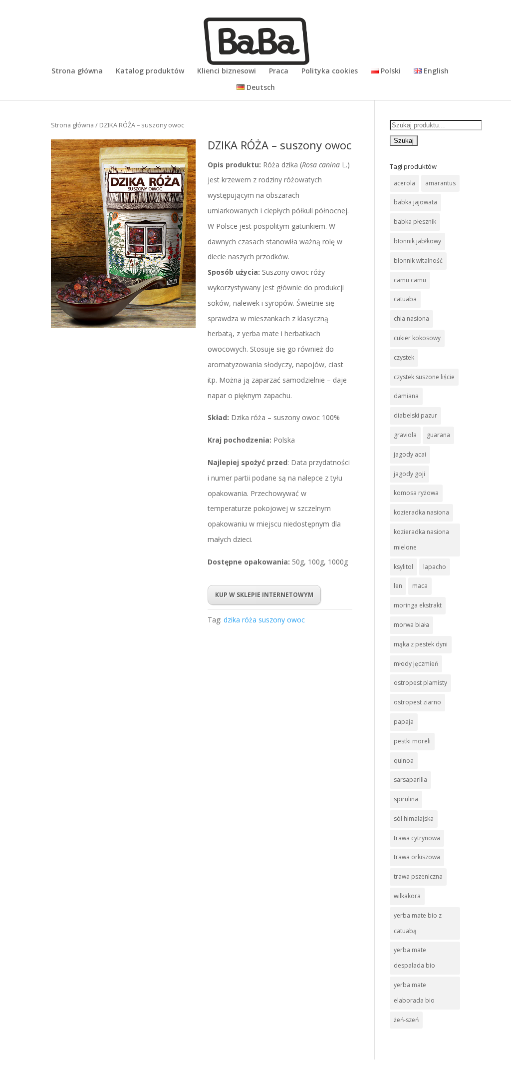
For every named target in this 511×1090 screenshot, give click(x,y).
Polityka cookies (329, 71)
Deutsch (260, 88)
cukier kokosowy (417, 338)
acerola (404, 183)
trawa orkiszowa (417, 857)
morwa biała (411, 624)
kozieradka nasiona (421, 512)
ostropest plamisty (420, 682)
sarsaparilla (410, 779)
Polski (390, 71)
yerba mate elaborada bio (414, 993)
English (435, 71)
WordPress (217, 1074)
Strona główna (77, 71)
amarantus (440, 183)
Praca (278, 71)
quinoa (404, 760)
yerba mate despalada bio (414, 958)
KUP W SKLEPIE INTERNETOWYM (264, 594)
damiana (406, 396)
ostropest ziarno (417, 702)
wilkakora (407, 896)
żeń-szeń (406, 1020)
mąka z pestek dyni (421, 644)
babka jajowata (415, 202)
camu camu (410, 280)
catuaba (405, 299)
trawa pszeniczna (418, 876)
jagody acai (410, 454)
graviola (405, 435)
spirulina (406, 799)
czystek (404, 357)
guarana (438, 435)
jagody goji (409, 474)
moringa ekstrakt (418, 605)
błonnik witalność (418, 260)
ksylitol (403, 566)
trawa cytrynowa (417, 838)
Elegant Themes (127, 1074)
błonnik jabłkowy (417, 241)
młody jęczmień (416, 663)
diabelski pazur (415, 415)
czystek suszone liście (424, 377)
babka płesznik (415, 221)
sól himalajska (414, 818)
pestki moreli (412, 741)
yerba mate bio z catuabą (418, 923)
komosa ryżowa (416, 493)
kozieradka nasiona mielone (421, 539)
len (398, 585)
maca (420, 585)
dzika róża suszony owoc (264, 619)
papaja (404, 721)
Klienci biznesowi (226, 71)
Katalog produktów (150, 71)
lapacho (434, 566)
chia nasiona (411, 318)
